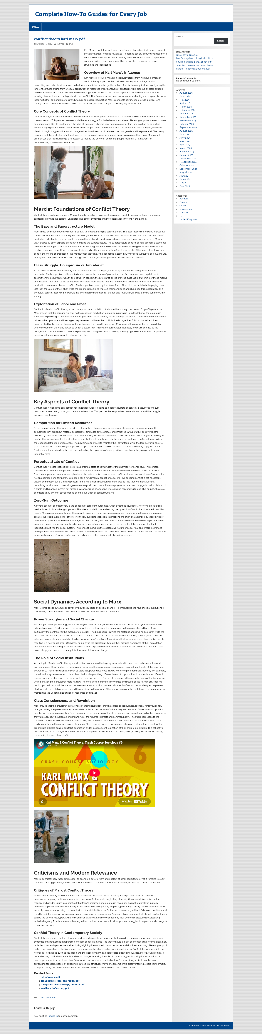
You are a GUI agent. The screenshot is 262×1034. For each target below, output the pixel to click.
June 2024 (185, 179)
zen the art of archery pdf (55, 988)
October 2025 (187, 124)
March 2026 (186, 106)
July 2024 (184, 175)
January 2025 (186, 155)
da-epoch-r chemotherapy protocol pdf (63, 984)
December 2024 (188, 158)
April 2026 (185, 103)
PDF (71, 44)
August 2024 (186, 172)
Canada (183, 202)
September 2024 (188, 168)
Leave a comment (46, 997)
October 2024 (187, 165)
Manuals (184, 212)
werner (60, 44)
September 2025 (188, 127)
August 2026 (186, 92)
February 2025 (187, 151)
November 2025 (188, 120)
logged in (53, 1016)
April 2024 (185, 186)
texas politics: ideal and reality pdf (60, 980)
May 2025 (185, 141)
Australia (184, 198)
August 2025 (186, 130)
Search (179, 36)
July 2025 (184, 134)
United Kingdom (188, 219)
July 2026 (185, 96)
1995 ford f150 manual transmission (194, 65)
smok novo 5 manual (187, 55)
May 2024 (185, 182)
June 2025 (185, 137)
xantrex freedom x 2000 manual (193, 68)
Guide (183, 205)
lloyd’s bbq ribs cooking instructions (194, 58)
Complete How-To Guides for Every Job (91, 14)
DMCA (35, 26)
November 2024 (188, 162)
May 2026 (185, 99)
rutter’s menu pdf (50, 977)
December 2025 (188, 117)
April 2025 (185, 144)
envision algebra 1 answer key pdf (194, 61)
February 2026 (187, 110)
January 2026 (186, 113)
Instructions (186, 209)
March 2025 (186, 148)
